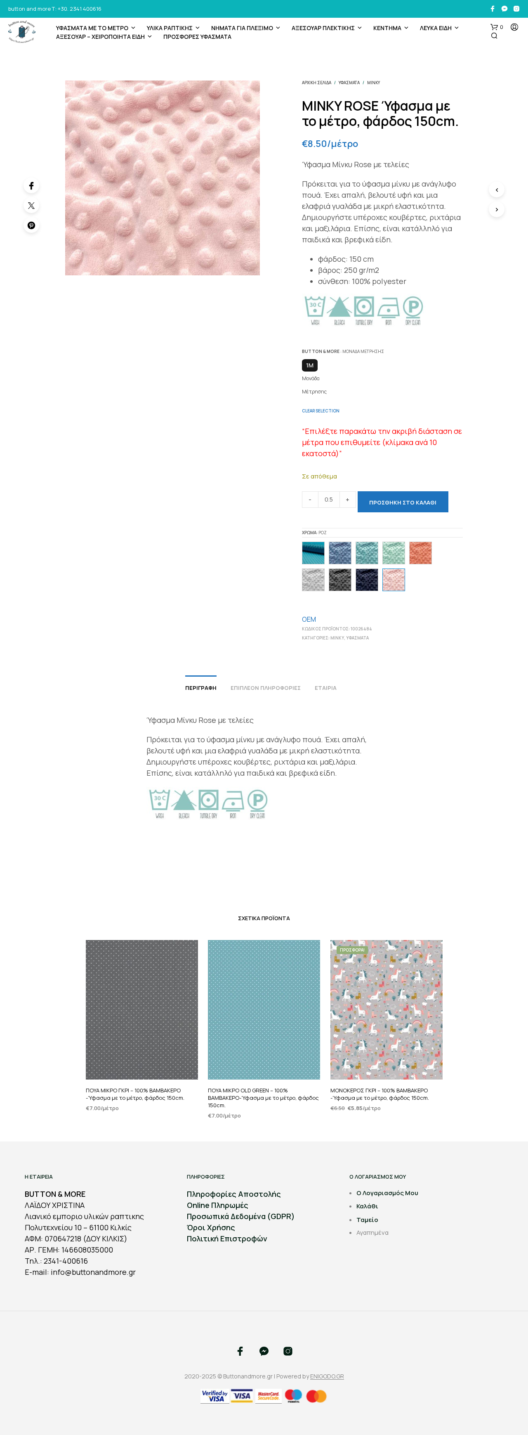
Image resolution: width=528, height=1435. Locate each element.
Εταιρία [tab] (326, 687)
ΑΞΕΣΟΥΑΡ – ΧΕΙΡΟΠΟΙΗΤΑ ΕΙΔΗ (100, 36)
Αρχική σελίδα (316, 82)
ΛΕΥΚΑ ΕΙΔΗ (436, 28)
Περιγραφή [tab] (201, 687)
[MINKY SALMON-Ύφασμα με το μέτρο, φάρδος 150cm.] (420, 553)
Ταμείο (367, 1219)
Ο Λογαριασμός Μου (387, 1193)
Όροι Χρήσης (211, 1227)
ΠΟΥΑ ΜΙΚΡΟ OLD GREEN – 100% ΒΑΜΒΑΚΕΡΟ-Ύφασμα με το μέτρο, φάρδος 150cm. (263, 1098)
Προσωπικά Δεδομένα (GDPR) (241, 1216)
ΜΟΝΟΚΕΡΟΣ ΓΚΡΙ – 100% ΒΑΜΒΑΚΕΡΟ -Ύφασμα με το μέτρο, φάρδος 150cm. (379, 1094)
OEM (309, 619)
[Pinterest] (31, 225)
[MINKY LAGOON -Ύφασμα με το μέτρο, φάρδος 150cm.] (367, 553)
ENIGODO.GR (327, 1376)
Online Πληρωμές (217, 1205)
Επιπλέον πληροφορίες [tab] (266, 687)
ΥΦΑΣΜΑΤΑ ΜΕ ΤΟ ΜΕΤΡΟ (92, 28)
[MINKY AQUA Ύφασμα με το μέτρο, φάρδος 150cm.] (313, 553)
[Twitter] (31, 205)
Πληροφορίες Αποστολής (234, 1194)
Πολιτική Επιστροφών (227, 1238)
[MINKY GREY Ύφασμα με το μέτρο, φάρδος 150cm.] (313, 579)
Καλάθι (367, 1206)
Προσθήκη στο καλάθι (402, 502)
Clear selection (320, 411)
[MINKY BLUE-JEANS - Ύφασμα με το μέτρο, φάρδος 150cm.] (340, 553)
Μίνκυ (373, 82)
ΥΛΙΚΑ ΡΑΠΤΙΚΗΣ (170, 28)
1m (310, 365)
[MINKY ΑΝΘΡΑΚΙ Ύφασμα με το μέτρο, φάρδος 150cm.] (340, 579)
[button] (496, 27)
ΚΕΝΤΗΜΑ (387, 28)
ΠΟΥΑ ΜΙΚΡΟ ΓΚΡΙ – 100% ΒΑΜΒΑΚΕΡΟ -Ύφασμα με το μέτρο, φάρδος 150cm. (135, 1094)
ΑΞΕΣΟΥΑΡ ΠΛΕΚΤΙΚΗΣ (323, 28)
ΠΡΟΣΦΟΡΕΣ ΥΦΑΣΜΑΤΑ (197, 36)
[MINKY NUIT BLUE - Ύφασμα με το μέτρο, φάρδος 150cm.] (367, 579)
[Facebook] (31, 185)
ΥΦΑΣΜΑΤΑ (349, 82)
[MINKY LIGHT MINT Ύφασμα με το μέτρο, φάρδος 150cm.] (393, 553)
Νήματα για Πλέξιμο (242, 28)
